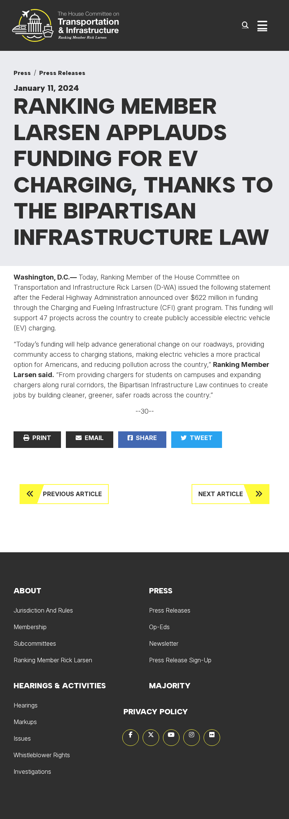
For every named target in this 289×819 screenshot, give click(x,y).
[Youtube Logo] (171, 737)
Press (22, 72)
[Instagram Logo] (191, 737)
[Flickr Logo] (212, 737)
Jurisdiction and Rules (43, 610)
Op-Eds (159, 627)
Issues (22, 738)
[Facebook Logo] (130, 737)
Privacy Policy (155, 711)
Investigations (32, 771)
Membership (30, 627)
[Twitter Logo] (151, 737)
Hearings (26, 705)
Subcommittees (35, 643)
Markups (25, 722)
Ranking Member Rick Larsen (53, 660)
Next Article (220, 494)
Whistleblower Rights (42, 755)
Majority (169, 685)
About (27, 590)
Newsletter (163, 643)
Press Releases (62, 72)
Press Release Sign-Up (180, 660)
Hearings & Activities (60, 685)
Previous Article (72, 494)
